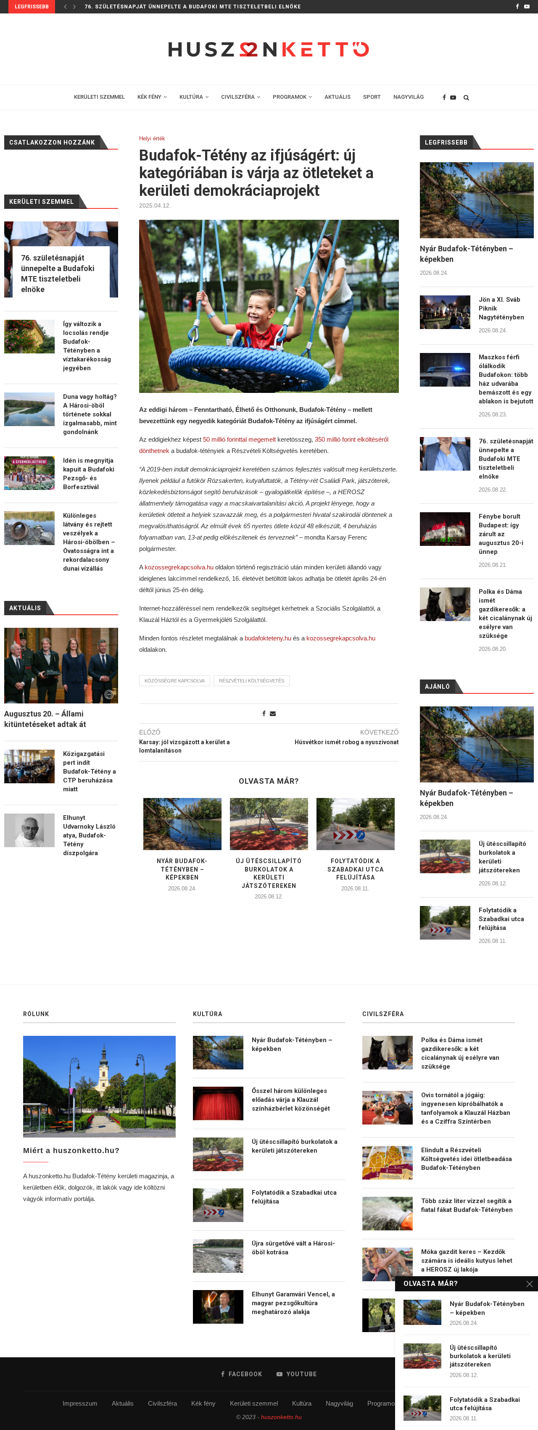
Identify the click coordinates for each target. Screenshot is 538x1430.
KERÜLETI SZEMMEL (99, 97)
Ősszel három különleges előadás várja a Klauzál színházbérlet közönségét (291, 1099)
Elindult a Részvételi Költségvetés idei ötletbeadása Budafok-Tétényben (466, 1159)
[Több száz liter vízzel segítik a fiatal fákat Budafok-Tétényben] (387, 1213)
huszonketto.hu (281, 1417)
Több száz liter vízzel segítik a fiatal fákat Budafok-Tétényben (467, 1205)
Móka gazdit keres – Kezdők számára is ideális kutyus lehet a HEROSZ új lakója (466, 1260)
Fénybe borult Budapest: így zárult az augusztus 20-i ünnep (501, 534)
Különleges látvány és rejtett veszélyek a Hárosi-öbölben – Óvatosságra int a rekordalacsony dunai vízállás (89, 542)
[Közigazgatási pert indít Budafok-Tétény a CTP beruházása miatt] (29, 766)
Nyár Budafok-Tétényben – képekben (182, 869)
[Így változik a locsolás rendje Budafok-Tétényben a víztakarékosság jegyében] (29, 336)
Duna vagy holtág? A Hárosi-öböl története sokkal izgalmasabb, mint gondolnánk (90, 414)
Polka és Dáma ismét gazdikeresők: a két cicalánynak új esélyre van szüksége (505, 614)
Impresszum (80, 1403)
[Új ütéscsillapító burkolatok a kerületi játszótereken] (269, 824)
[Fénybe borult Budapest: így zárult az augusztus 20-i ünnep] (445, 529)
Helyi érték (152, 138)
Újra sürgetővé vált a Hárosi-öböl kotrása (293, 1248)
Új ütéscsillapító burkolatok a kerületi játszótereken (502, 857)
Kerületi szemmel (254, 1403)
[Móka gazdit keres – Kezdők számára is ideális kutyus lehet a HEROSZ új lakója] (387, 1264)
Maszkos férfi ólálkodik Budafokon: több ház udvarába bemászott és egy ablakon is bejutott (506, 379)
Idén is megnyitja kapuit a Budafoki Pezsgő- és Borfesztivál (88, 474)
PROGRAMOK (289, 97)
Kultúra (301, 1403)
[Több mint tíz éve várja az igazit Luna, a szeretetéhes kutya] (387, 1315)
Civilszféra (162, 1403)
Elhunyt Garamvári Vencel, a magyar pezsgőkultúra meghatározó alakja (293, 1303)
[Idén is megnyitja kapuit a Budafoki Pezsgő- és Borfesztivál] (29, 473)
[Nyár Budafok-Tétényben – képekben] (182, 824)
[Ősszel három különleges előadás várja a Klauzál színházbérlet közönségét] (218, 1103)
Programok (382, 1403)
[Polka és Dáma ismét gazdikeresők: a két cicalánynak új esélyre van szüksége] (445, 604)
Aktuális (123, 1403)
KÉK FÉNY (149, 97)
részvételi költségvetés (251, 680)
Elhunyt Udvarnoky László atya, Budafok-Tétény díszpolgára (89, 835)
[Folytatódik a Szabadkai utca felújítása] (355, 824)
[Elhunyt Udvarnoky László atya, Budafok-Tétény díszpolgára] (29, 830)
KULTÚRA (191, 97)
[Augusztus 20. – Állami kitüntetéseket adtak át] (61, 666)
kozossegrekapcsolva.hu (179, 567)
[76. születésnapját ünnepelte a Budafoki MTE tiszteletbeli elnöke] (445, 454)
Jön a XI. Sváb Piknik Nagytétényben (501, 308)
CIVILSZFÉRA (238, 97)
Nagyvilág (339, 1403)
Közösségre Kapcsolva (175, 680)
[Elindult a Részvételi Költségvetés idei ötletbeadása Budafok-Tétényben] (387, 1163)
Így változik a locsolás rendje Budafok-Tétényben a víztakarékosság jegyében (87, 346)
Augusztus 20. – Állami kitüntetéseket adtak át (45, 719)
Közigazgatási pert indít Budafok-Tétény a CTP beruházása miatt (89, 771)
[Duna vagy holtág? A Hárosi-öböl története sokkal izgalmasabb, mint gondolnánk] (29, 409)
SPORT (372, 97)
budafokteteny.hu (268, 638)
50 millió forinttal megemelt (239, 439)
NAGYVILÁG (408, 97)
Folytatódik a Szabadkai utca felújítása (355, 869)
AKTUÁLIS (337, 97)
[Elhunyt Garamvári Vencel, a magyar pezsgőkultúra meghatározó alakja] (218, 1307)
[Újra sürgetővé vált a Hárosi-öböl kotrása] (218, 1256)
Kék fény (203, 1403)
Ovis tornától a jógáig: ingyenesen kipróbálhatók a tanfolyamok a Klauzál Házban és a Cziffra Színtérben (465, 1108)
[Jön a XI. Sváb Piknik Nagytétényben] (445, 312)
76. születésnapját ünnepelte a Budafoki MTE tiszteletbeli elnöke (192, 7)
